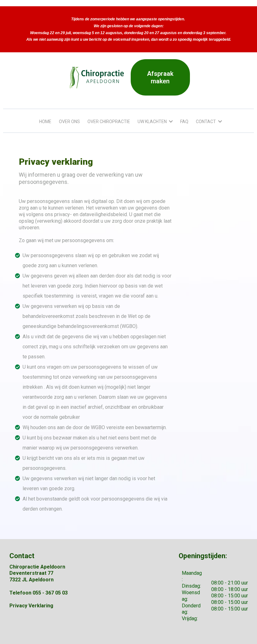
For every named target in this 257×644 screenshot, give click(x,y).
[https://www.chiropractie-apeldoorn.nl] (97, 77)
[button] (170, 121)
